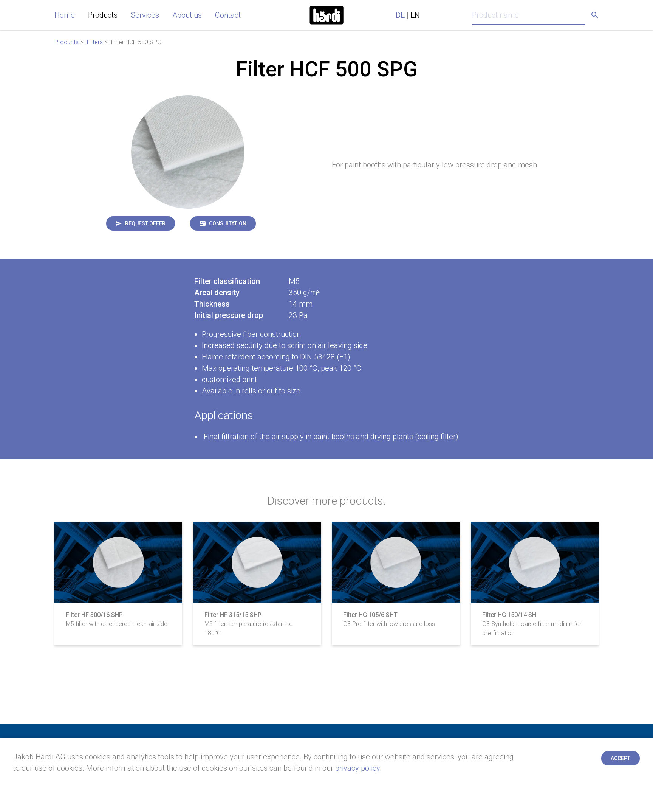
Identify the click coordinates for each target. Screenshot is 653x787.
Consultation (227, 223)
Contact (228, 15)
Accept (620, 758)
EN (415, 15)
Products (103, 15)
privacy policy (357, 768)
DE (400, 15)
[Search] (594, 15)
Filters (95, 42)
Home (64, 15)
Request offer (145, 223)
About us (187, 15)
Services (145, 15)
